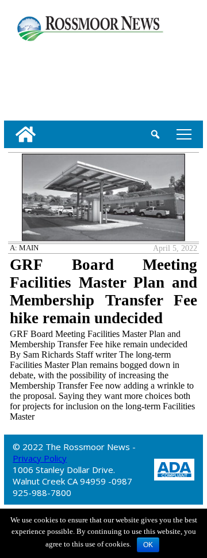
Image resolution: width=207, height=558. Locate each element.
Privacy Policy (40, 458)
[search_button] (155, 134)
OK (148, 545)
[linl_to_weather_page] (41, 78)
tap (182, 134)
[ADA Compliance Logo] (174, 468)
